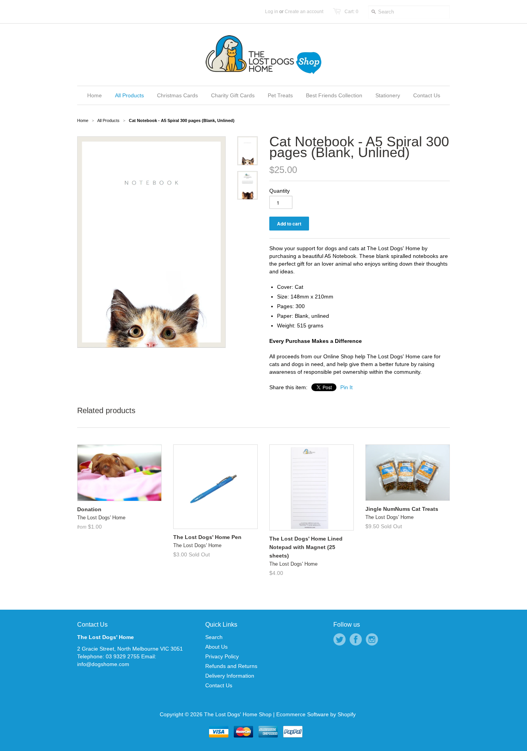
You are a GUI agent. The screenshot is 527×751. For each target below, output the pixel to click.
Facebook (356, 639)
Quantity (279, 191)
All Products (108, 120)
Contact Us (92, 624)
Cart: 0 (351, 11)
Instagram (372, 639)
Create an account (304, 11)
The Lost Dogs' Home (105, 637)
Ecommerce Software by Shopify (316, 714)
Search (214, 637)
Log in (271, 11)
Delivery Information (229, 676)
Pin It (346, 387)
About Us (216, 647)
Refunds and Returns (231, 666)
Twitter (339, 639)
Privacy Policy (222, 656)
